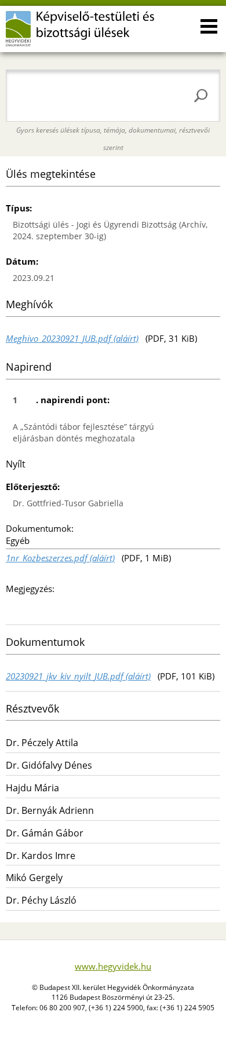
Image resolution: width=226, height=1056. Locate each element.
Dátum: (22, 261)
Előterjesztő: (33, 486)
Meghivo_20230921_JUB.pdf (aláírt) (72, 338)
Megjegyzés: (30, 588)
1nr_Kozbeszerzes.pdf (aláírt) (60, 558)
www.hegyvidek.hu (113, 966)
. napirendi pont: (61, 399)
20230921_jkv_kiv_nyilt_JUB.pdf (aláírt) (78, 676)
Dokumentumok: (40, 528)
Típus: (19, 208)
